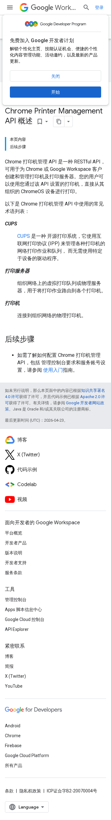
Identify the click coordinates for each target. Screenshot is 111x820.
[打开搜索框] (86, 7)
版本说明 (13, 552)
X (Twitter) (15, 676)
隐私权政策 (30, 790)
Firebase (13, 745)
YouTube (14, 686)
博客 (9, 656)
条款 (9, 790)
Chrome (13, 735)
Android (12, 725)
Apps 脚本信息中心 (23, 609)
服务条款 (13, 572)
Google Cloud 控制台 (24, 619)
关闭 (55, 76)
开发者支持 (16, 562)
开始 (55, 92)
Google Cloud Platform (27, 755)
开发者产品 (16, 542)
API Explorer (17, 629)
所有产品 (13, 765)
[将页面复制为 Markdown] (58, 121)
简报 (9, 666)
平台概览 (13, 532)
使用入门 (53, 370)
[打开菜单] (10, 7)
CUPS (23, 236)
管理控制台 (16, 599)
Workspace (66, 7)
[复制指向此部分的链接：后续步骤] (41, 340)
